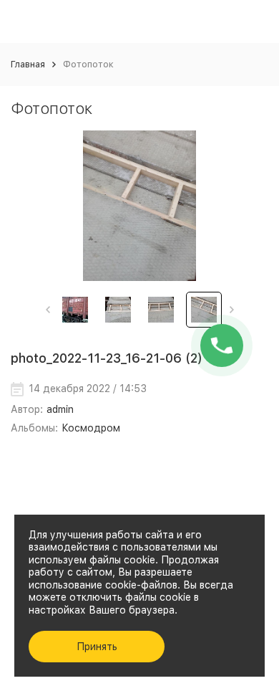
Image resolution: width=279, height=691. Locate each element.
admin (60, 409)
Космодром (91, 428)
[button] (47, 310)
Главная (28, 64)
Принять (97, 646)
